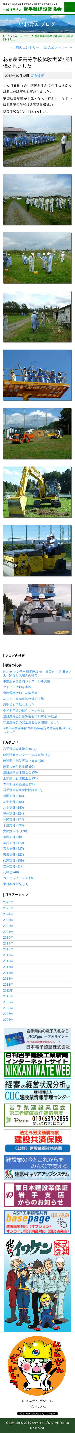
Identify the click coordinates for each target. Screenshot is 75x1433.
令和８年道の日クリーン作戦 (23, 710)
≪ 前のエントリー (25, 47)
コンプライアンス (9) (18, 878)
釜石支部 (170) (13, 843)
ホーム (6, 36)
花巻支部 (37, 76)
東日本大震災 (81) (15, 884)
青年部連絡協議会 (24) (19, 784)
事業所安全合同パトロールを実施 (26, 681)
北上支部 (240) (13, 807)
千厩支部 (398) (13, 825)
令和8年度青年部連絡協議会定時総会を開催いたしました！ (37, 729)
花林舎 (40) (11, 872)
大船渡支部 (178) (15, 831)
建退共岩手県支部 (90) (19, 766)
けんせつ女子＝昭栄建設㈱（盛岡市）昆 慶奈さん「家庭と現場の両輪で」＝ (37, 673)
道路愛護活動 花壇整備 (20, 693)
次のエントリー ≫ (57, 47)
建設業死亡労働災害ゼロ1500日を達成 (30, 716)
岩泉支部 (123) (13, 854)
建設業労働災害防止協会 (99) (23, 760)
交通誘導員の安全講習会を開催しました (31, 722)
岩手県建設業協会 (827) (20, 749)
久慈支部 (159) (13, 860)
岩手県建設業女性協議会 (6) (22, 790)
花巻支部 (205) (13, 801)
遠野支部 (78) (12, 837)
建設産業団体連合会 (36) (20, 772)
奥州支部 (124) (13, 813)
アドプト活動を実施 (17, 687)
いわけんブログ (22, 36)
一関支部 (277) (13, 819)
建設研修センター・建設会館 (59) (26, 754)
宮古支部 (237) (13, 848)
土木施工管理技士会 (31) (20, 778)
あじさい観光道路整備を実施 (23, 698)
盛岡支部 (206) (13, 796)
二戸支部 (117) (13, 866)
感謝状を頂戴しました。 (20, 704)
